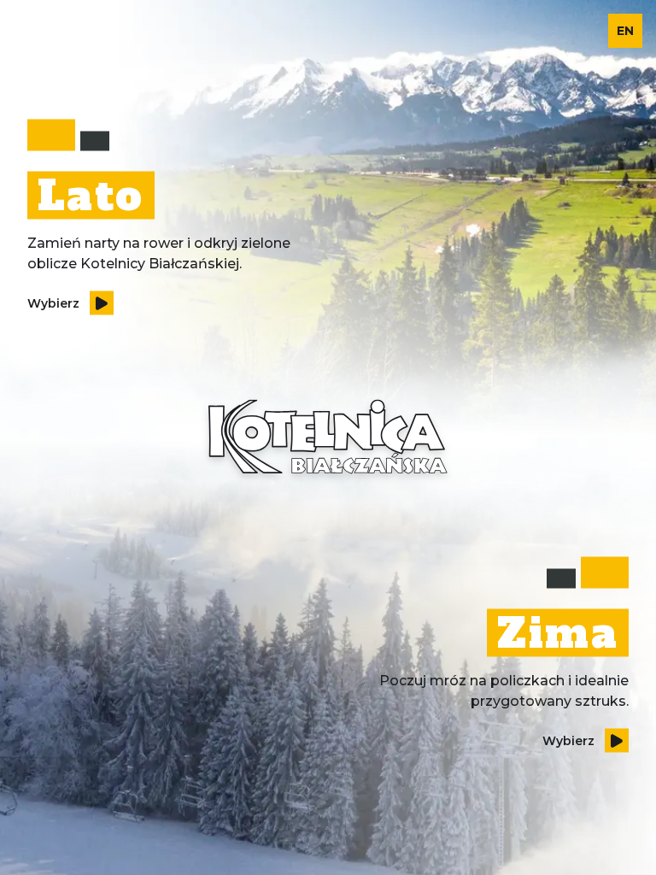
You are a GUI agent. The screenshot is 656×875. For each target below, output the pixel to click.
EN (625, 30)
